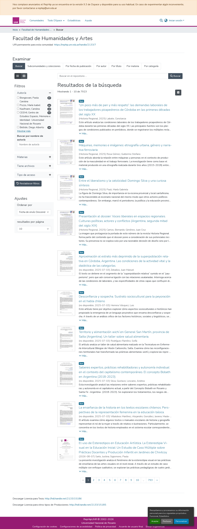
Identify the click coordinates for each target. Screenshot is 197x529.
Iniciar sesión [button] (176, 20)
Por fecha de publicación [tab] (78, 66)
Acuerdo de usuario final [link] (131, 526)
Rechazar (167, 521)
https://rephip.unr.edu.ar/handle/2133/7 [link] (75, 44)
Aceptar (155, 521)
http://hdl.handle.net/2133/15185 (87, 504)
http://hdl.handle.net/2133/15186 (63, 498)
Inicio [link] (15, 29)
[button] (19, 20)
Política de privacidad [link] (105, 526)
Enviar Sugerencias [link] (155, 526)
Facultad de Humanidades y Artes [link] (37, 29)
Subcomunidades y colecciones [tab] (44, 66)
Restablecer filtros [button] (29, 183)
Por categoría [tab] (151, 66)
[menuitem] (55, 20)
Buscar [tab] (18, 66)
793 (150, 480)
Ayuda (88, 20)
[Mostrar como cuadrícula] (24, 76)
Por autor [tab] (101, 66)
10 (137, 480)
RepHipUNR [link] (90, 519)
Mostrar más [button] (24, 131)
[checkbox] (18, 98)
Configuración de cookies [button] (44, 526)
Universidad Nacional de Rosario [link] (98, 523)
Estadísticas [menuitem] (74, 20)
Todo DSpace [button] (55, 20)
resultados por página (30, 221)
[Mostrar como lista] (17, 76)
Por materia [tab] (133, 66)
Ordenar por (24, 205)
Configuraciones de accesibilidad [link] (76, 526)
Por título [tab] (116, 66)
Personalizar (181, 521)
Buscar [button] (177, 76)
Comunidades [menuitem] (37, 20)
